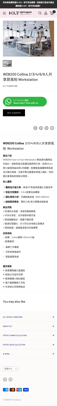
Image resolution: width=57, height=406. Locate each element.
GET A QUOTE (14, 112)
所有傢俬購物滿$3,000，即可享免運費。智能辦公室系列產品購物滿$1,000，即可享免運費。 (28, 4)
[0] (51, 13)
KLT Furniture (10, 86)
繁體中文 (8, 368)
